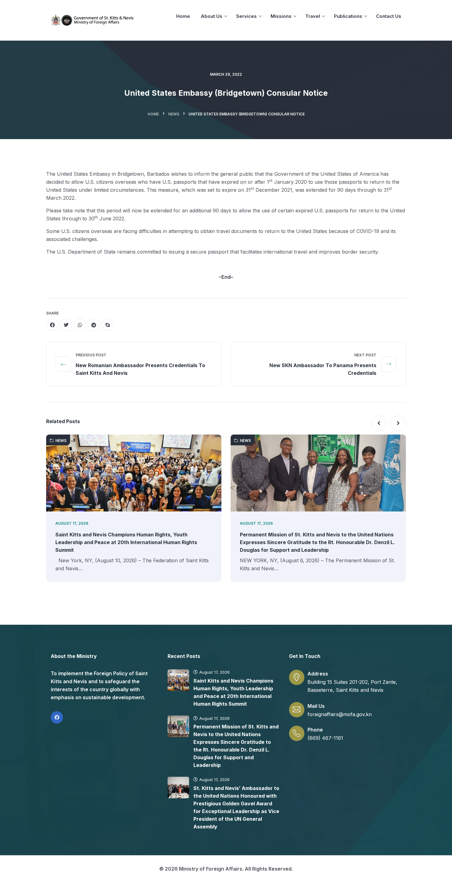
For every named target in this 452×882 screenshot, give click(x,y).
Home (153, 114)
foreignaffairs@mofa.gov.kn (339, 714)
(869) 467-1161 (325, 738)
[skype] (107, 325)
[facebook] (52, 325)
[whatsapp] (80, 325)
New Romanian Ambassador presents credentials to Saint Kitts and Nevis (140, 369)
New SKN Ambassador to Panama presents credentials (322, 369)
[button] (379, 423)
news (173, 114)
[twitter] (66, 325)
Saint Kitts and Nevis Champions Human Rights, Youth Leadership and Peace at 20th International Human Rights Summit (126, 542)
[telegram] (94, 325)
